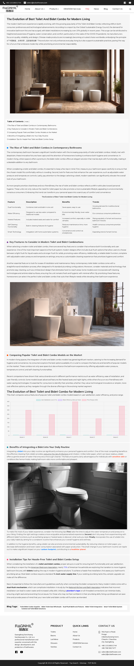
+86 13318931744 (109, 645)
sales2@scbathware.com (110, 654)
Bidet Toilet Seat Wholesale (51, 607)
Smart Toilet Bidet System (113, 607)
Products (76, 639)
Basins (53, 635)
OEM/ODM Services (80, 643)
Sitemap (83, 663)
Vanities (54, 647)
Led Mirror (54, 639)
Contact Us (77, 647)
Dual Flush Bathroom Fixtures (73, 607)
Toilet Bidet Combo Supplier (30, 607)
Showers (54, 643)
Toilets (53, 632)
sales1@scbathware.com (110, 652)
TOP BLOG (92, 663)
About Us (76, 635)
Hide (26, 121)
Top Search (73, 663)
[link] (24, 627)
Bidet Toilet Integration (93, 607)
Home (75, 632)
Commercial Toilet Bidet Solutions (33, 609)
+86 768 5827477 (109, 648)
